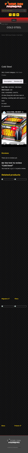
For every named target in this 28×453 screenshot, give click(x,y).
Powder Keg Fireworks (12, 447)
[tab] (8, 81)
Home (3, 35)
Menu (14, 20)
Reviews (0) (18, 81)
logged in (12, 168)
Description (8, 81)
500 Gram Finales (11, 35)
